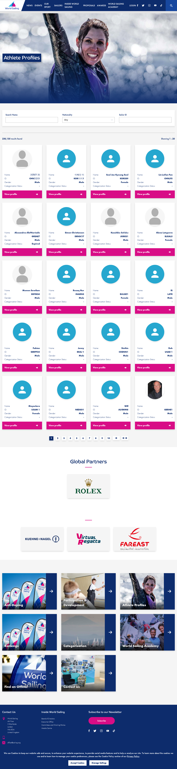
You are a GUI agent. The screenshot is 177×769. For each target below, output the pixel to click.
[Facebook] (137, 5)
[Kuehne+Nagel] (42, 539)
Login (132, 5)
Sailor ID (123, 114)
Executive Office (47, 722)
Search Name (12, 114)
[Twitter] (143, 5)
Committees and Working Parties (53, 725)
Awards (101, 5)
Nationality (67, 114)
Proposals (89, 5)
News (29, 5)
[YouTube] (155, 5)
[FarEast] (134, 539)
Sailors (58, 5)
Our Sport (47, 5)
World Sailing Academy (116, 5)
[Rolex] (88, 486)
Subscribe (101, 720)
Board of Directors (48, 718)
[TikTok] (161, 5)
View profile (10, 194)
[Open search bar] (171, 5)
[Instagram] (149, 5)
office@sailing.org (13, 742)
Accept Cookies (77, 762)
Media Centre (46, 728)
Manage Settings (99, 762)
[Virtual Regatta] (88, 539)
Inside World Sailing (72, 5)
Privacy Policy (133, 756)
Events (38, 5)
